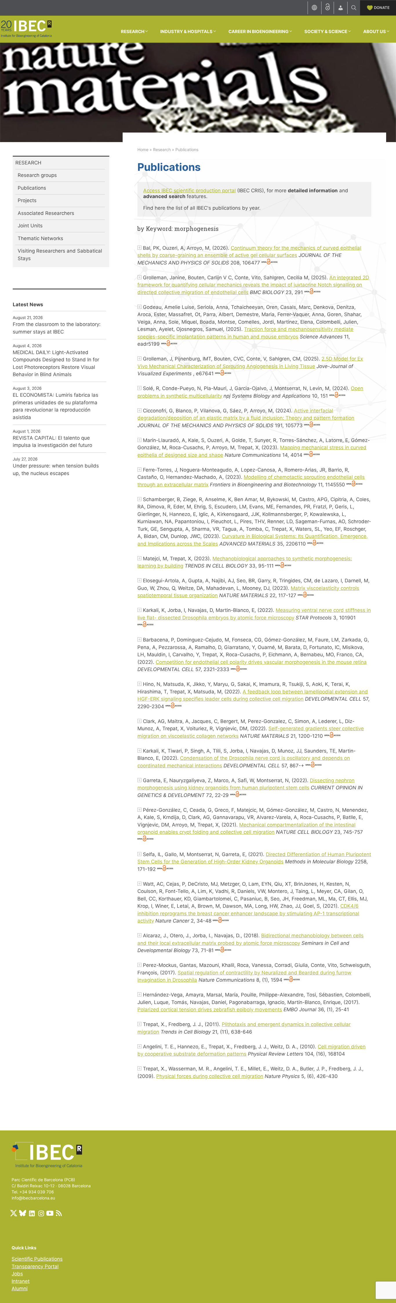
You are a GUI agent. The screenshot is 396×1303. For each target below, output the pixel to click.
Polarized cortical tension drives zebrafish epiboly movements (209, 1009)
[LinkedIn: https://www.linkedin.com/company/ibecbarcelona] (31, 1213)
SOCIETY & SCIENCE (325, 31)
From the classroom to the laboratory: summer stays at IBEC (57, 328)
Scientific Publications (37, 1259)
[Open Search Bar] (353, 8)
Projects (27, 200)
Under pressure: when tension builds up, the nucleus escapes (56, 469)
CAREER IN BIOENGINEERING (258, 31)
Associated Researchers (46, 213)
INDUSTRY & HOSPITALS (186, 31)
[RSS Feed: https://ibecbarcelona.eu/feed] (58, 1213)
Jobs (17, 1274)
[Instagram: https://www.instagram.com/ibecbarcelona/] (40, 1213)
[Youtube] (49, 1213)
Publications (32, 188)
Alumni (20, 1288)
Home (142, 149)
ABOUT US (374, 31)
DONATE (382, 7)
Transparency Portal (35, 1266)
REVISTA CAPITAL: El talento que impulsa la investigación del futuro (52, 441)
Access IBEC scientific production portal (189, 190)
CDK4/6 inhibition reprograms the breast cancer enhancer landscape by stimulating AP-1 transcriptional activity (248, 913)
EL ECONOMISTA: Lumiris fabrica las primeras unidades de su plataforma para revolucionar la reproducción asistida (55, 406)
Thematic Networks (40, 238)
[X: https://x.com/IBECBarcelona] (13, 1213)
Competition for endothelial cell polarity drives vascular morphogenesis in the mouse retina (261, 662)
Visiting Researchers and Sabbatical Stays (60, 254)
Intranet (21, 1281)
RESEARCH (132, 31)
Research (162, 149)
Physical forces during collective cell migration (209, 1076)
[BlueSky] (22, 1213)
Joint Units (30, 226)
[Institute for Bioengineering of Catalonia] (26, 29)
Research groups (37, 175)
